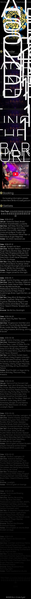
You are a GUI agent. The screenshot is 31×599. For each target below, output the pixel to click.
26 (25, 213)
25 (22, 213)
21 (13, 213)
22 (16, 213)
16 (3, 213)
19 (9, 213)
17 (5, 213)
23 (18, 213)
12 (26, 211)
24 (20, 213)
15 (1, 213)
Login (15, 586)
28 (29, 213)
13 (28, 211)
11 (24, 211)
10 (22, 211)
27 (27, 213)
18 (7, 213)
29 (15, 215)
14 (29, 211)
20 (12, 213)
